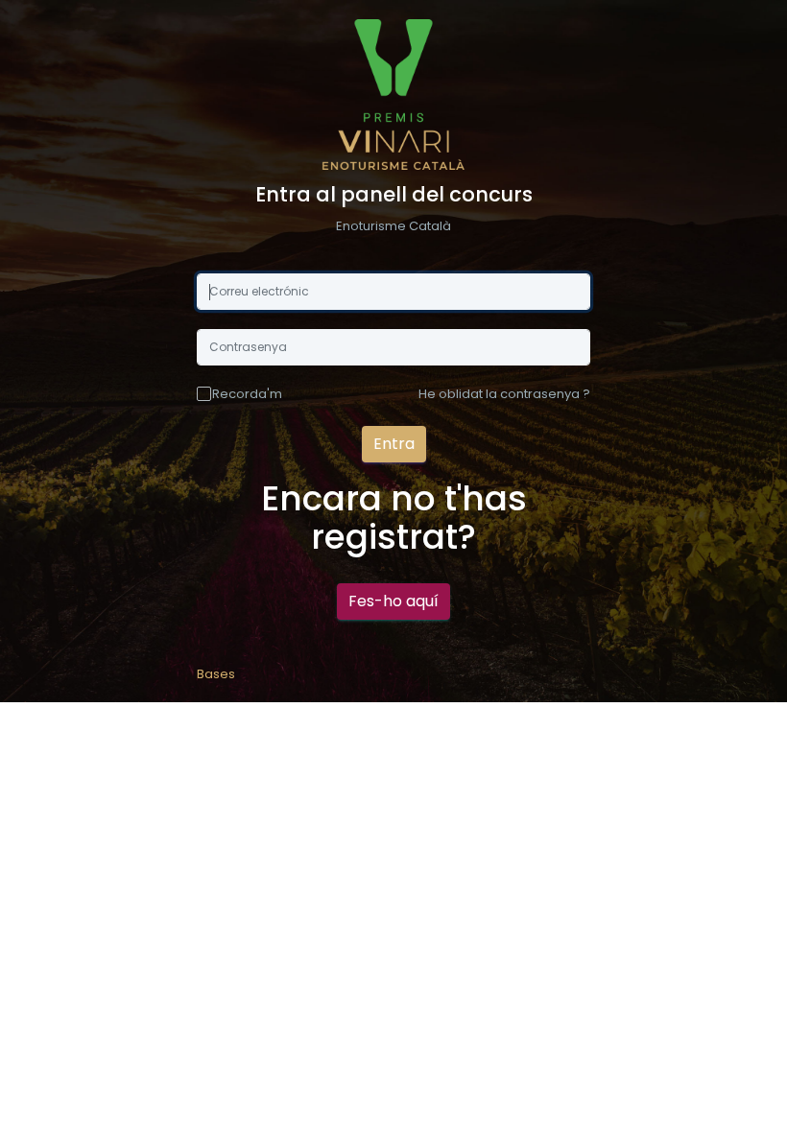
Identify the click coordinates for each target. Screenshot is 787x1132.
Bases (216, 674)
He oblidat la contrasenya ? (504, 394)
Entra (394, 444)
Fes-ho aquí (393, 601)
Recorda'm (247, 394)
